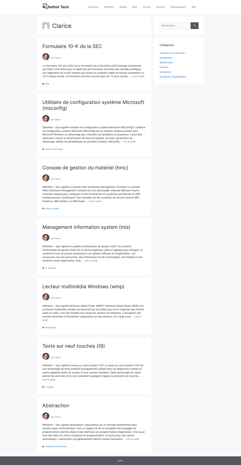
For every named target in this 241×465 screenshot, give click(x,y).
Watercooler (166, 62)
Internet (164, 67)
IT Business (51, 268)
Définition (109, 7)
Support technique (54, 149)
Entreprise (165, 72)
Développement (178, 7)
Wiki (194, 7)
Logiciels (50, 387)
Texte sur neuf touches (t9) (73, 346)
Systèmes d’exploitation (173, 76)
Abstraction (55, 405)
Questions (94, 7)
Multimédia (51, 327)
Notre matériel (52, 208)
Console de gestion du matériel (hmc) (85, 167)
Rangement (166, 57)
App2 (135, 7)
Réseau (123, 7)
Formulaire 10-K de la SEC (72, 46)
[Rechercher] (195, 25)
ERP (47, 84)
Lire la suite (138, 76)
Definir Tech (58, 7)
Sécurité (160, 7)
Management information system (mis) (86, 227)
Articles (147, 7)
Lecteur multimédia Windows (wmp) (83, 286)
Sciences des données (56, 446)
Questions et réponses (172, 53)
